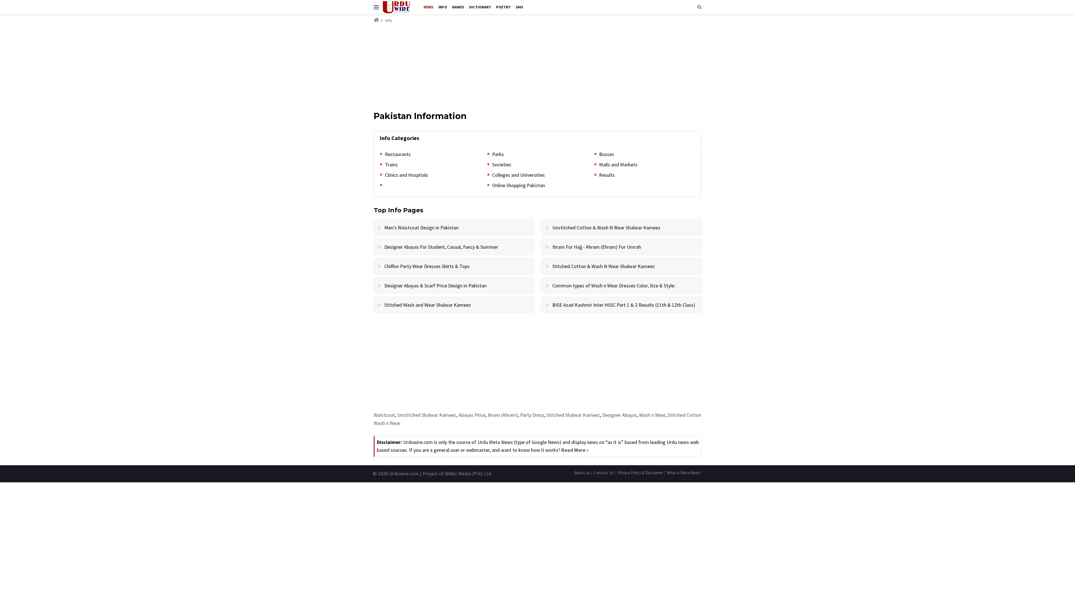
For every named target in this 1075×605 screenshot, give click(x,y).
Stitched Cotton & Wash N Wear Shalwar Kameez (603, 266)
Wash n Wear (652, 415)
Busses (606, 154)
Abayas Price (472, 415)
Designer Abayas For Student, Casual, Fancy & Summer (441, 247)
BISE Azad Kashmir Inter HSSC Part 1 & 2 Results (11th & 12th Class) (623, 305)
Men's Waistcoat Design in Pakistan (421, 227)
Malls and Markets (618, 164)
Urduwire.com (404, 473)
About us (582, 472)
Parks (498, 154)
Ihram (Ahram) (503, 415)
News (428, 7)
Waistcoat (384, 415)
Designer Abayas (619, 415)
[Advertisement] (537, 66)
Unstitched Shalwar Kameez (426, 415)
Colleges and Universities (518, 175)
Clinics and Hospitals (406, 175)
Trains (391, 164)
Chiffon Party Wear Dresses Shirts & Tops (427, 266)
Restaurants (398, 154)
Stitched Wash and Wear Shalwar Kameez (427, 305)
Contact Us (604, 472)
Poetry (503, 7)
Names (458, 7)
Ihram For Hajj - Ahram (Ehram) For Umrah (596, 247)
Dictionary (480, 7)
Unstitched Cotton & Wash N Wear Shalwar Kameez (606, 227)
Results (607, 175)
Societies (501, 164)
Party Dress (532, 415)
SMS (519, 7)
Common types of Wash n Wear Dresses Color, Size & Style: (613, 285)
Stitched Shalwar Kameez (573, 415)
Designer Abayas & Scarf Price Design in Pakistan (435, 285)
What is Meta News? (684, 472)
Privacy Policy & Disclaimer (640, 472)
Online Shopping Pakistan (518, 185)
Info (442, 7)
